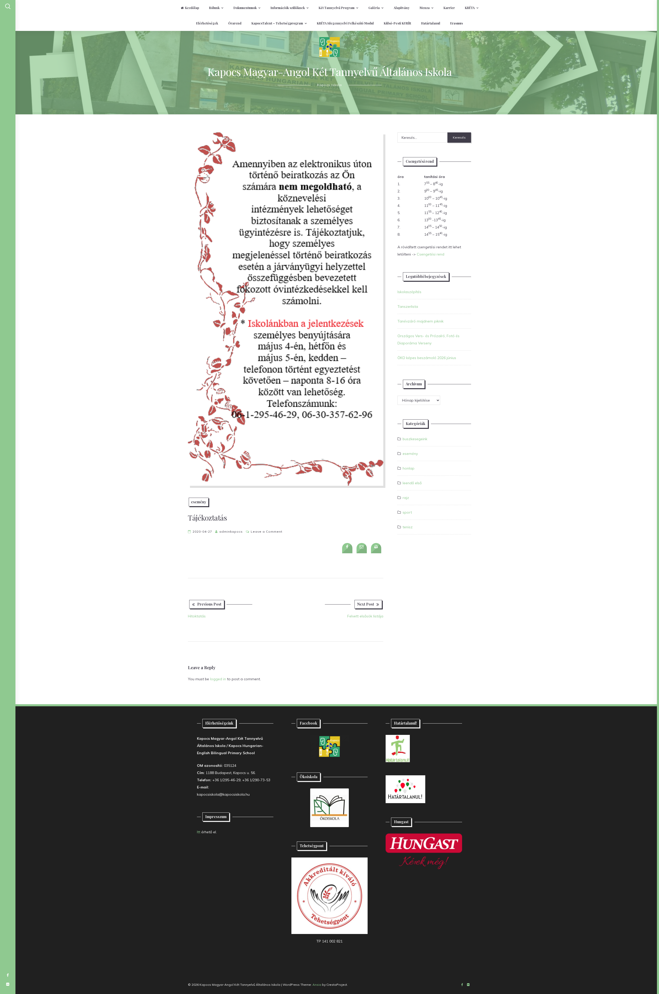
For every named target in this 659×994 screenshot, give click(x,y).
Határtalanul (430, 23)
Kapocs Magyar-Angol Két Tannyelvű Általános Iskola (329, 71)
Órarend (234, 23)
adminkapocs (231, 531)
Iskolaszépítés (409, 292)
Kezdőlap (192, 8)
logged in (218, 679)
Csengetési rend (430, 254)
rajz (406, 497)
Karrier (449, 8)
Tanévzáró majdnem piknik (420, 321)
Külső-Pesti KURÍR (397, 23)
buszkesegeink (415, 439)
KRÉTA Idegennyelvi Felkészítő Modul (345, 23)
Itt (198, 832)
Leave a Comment (266, 531)
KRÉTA (470, 8)
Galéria (374, 8)
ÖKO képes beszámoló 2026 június (426, 357)
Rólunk (214, 8)
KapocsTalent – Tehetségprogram (277, 23)
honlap (408, 468)
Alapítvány (402, 8)
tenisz (408, 527)
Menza (425, 8)
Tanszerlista (407, 306)
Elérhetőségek (207, 23)
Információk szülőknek (288, 8)
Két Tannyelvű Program (336, 8)
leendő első (412, 483)
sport (407, 512)
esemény (198, 501)
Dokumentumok (245, 8)
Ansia (317, 985)
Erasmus (456, 23)
